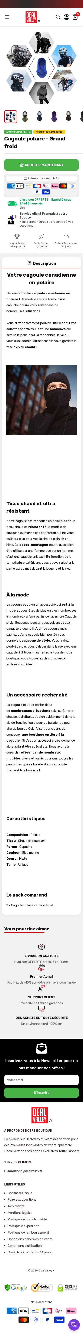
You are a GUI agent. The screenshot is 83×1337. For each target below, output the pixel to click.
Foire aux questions (22, 1199)
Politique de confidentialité (27, 1219)
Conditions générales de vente (30, 1239)
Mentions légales (20, 1213)
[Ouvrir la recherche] (58, 17)
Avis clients (16, 1206)
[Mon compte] (66, 17)
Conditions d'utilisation (25, 1246)
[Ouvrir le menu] (7, 17)
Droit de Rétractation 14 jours (30, 1252)
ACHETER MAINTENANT (44, 165)
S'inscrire (41, 1093)
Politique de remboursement (28, 1232)
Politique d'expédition (23, 1226)
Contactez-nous (20, 1193)
